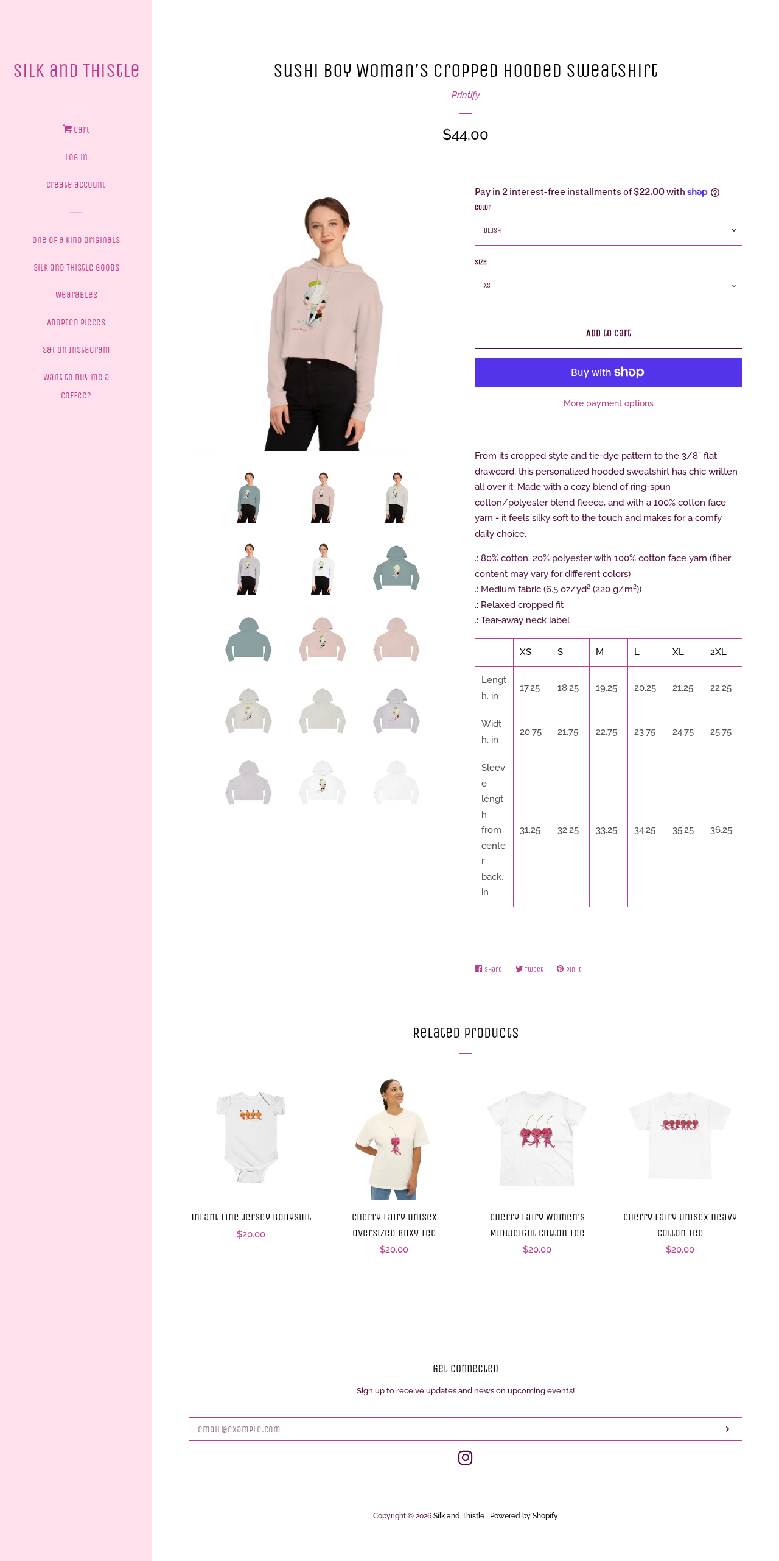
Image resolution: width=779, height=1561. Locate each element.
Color (483, 207)
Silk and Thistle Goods (76, 267)
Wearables (76, 294)
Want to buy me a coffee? (76, 386)
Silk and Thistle (76, 70)
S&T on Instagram (76, 349)
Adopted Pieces (76, 322)
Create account (76, 184)
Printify (466, 95)
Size (481, 262)
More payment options (609, 403)
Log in (76, 157)
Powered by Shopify (524, 1516)
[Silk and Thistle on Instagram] (465, 1460)
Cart (81, 129)
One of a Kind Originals (76, 240)
